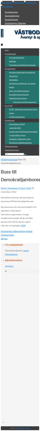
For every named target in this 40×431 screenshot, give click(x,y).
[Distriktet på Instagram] (30, 2)
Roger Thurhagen (9, 188)
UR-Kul (4, 239)
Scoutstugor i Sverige (15, 23)
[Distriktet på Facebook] (6, 2)
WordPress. (26, 428)
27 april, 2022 (24, 188)
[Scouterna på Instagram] (7, 6)
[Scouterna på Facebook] (18, 2)
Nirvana (18, 428)
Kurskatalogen (12, 16)
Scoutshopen (11, 19)
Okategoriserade (9, 159)
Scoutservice (11, 12)
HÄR (23, 225)
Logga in (9, 266)
